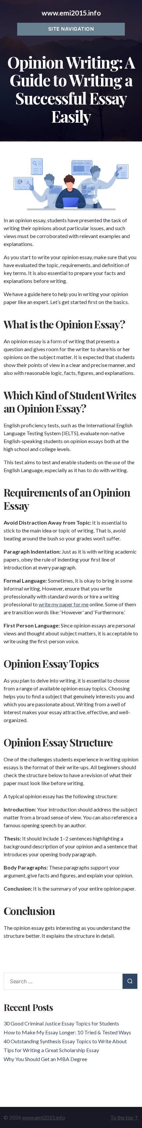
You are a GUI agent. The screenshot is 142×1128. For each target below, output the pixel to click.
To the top (124, 1117)
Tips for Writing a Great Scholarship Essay (51, 1050)
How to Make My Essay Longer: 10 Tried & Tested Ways (67, 1032)
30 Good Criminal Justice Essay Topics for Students (61, 1023)
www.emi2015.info (71, 12)
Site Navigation (71, 29)
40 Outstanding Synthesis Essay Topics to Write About (65, 1041)
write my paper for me (64, 604)
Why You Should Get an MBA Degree (45, 1059)
